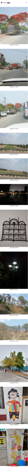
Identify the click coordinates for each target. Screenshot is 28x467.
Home (5, 3)
